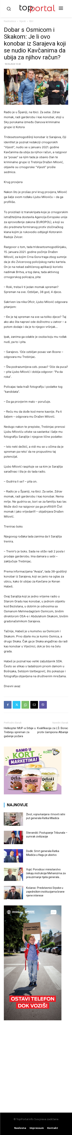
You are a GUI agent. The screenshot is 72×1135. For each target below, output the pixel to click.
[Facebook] (8, 705)
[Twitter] (16, 705)
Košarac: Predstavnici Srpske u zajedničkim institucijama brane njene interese (45, 891)
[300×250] (32, 793)
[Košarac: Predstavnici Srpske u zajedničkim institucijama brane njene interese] (13, 892)
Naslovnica (10, 21)
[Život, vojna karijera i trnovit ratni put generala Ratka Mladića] (13, 819)
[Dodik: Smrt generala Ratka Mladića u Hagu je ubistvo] (13, 856)
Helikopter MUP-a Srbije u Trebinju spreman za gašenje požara (20, 732)
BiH (31, 21)
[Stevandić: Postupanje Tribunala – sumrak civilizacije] (13, 837)
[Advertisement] (36, 1064)
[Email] (34, 705)
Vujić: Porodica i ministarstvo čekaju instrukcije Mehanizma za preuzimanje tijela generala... (46, 873)
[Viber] (43, 705)
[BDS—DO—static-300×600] (32, 1019)
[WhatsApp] (25, 705)
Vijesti (22, 21)
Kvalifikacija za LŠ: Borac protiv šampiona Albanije (52, 730)
